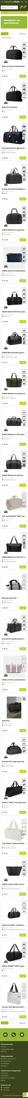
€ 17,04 (4, 894)
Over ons (3, 1051)
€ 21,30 (4, 771)
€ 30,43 (5, 485)
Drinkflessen (4, 1073)
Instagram (6, 1087)
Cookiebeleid (5, 1063)
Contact (3, 1047)
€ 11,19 (4, 976)
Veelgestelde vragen (7, 1049)
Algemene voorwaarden (8, 1059)
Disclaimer (4, 1066)
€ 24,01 (4, 730)
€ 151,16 (5, 76)
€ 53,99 (5, 158)
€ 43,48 (5, 240)
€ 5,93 (4, 1017)
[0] (20, 7)
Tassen (3, 1080)
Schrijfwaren (4, 1075)
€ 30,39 (5, 567)
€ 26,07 (5, 649)
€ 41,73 (4, 362)
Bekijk (23, 76)
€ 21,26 (4, 812)
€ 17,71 (4, 935)
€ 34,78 (5, 403)
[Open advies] (24, 1094)
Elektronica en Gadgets (8, 1078)
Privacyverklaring (6, 1061)
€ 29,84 (5, 608)
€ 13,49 (4, 853)
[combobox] (7, 7)
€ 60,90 (5, 199)
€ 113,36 (5, 117)
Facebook (6, 1090)
